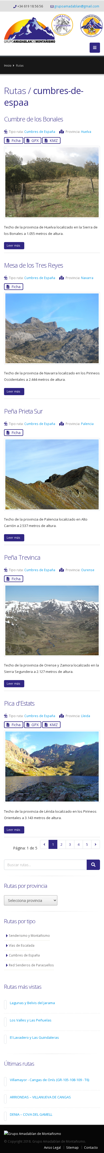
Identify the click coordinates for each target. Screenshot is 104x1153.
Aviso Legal (52, 1147)
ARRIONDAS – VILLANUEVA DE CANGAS (40, 1097)
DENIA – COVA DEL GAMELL (31, 1114)
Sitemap (72, 1147)
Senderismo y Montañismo (29, 935)
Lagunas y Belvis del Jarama (32, 1002)
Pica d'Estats (19, 703)
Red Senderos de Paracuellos (31, 965)
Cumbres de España (39, 131)
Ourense (87, 570)
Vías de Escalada (21, 945)
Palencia (87, 424)
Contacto (91, 1147)
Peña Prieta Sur (23, 411)
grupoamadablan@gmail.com (76, 6)
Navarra (87, 278)
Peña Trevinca (22, 557)
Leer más (14, 245)
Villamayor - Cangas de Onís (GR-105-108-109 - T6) (49, 1079)
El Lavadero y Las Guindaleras (34, 1037)
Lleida (85, 716)
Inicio (7, 65)
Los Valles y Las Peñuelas (30, 1020)
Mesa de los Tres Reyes (33, 265)
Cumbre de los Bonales (33, 119)
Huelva (86, 131)
